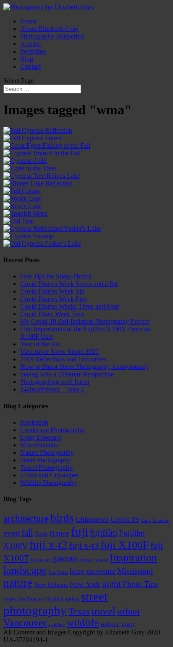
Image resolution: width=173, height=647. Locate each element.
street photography (55, 603)
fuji (79, 531)
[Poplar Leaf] (22, 198)
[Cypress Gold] (25, 160)
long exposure (92, 571)
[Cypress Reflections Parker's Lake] (52, 228)
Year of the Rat (40, 344)
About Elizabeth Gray (49, 28)
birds (62, 518)
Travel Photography (46, 467)
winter (109, 624)
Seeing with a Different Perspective (67, 374)
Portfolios (33, 51)
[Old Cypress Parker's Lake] (42, 243)
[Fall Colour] (21, 190)
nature (17, 583)
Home (28, 21)
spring (72, 598)
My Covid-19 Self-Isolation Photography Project (84, 321)
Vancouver (25, 622)
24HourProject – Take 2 (52, 389)
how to (101, 559)
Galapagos (41, 559)
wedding (56, 624)
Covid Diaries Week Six (52, 291)
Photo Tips (140, 584)
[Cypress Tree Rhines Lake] (41, 175)
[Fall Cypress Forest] (32, 138)
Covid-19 (124, 519)
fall (27, 532)
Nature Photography (47, 452)
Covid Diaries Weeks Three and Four (69, 306)
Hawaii (86, 559)
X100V (128, 624)
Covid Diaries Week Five (53, 298)
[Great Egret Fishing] (46, 145)
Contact (30, 66)
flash (41, 533)
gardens (65, 558)
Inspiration (34, 422)
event (11, 533)
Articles (30, 43)
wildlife (83, 622)
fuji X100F (124, 545)
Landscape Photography (52, 429)
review (9, 599)
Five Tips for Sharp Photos (55, 276)
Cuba (146, 520)
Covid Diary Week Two (52, 313)
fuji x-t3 (84, 546)
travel (103, 610)
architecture (26, 518)
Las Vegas (58, 572)
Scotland (55, 599)
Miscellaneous (39, 445)
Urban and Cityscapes (49, 475)
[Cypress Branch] (42, 153)
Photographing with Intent (54, 381)
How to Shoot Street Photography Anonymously (84, 366)
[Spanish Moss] (25, 213)
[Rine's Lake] (22, 205)
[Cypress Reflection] (37, 130)
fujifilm (103, 533)
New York (85, 584)
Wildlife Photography (48, 482)
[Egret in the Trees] (30, 168)
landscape (25, 570)
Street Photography (45, 460)
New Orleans (51, 584)
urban (128, 611)
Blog (26, 58)
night (111, 583)
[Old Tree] (18, 220)
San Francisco (31, 599)
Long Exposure (40, 437)
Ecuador (160, 520)
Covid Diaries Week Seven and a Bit (69, 283)
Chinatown (92, 519)
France (59, 533)
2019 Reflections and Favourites (63, 359)
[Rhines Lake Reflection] (38, 183)
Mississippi (135, 571)
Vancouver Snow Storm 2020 (59, 351)
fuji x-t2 (48, 545)
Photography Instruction (52, 36)
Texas (79, 611)
